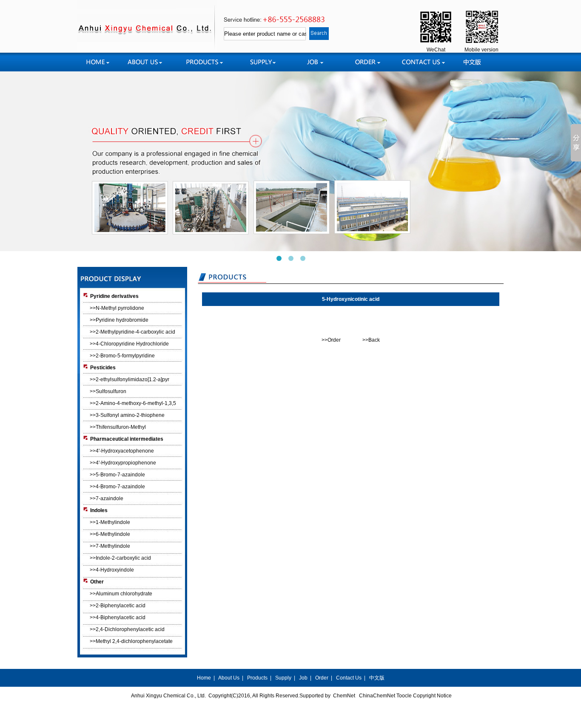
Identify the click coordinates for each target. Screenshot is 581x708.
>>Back (371, 340)
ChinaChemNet (377, 696)
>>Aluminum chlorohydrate (121, 594)
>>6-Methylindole (110, 534)
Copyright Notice (432, 696)
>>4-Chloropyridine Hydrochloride (129, 344)
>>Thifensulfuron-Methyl (118, 427)
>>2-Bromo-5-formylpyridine (122, 356)
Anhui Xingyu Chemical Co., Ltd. (168, 696)
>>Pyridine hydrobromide (119, 320)
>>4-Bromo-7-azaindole (117, 487)
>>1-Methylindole (110, 522)
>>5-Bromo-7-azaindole (117, 475)
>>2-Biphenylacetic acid (117, 606)
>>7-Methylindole (110, 546)
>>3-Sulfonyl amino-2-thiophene (127, 415)
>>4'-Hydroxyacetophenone (122, 451)
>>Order (331, 340)
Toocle (404, 696)
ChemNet (344, 696)
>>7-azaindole (106, 498)
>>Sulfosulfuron (108, 391)
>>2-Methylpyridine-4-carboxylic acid (132, 332)
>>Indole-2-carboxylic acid (120, 558)
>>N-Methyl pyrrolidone (117, 308)
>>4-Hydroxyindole (112, 570)
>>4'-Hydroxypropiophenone (123, 463)
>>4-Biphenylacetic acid (117, 617)
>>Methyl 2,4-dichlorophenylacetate (131, 641)
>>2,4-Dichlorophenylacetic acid (127, 629)
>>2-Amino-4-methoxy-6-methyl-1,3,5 (133, 403)
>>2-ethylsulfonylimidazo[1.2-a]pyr (129, 379)
